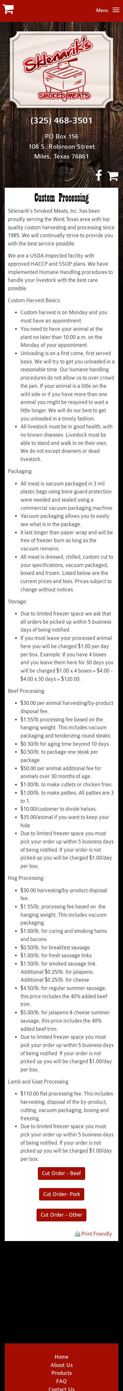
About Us (61, 1365)
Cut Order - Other (61, 1215)
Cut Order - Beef (61, 1173)
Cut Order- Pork (61, 1194)
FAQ (61, 1381)
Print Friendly (96, 1234)
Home (61, 1357)
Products (61, 1373)
